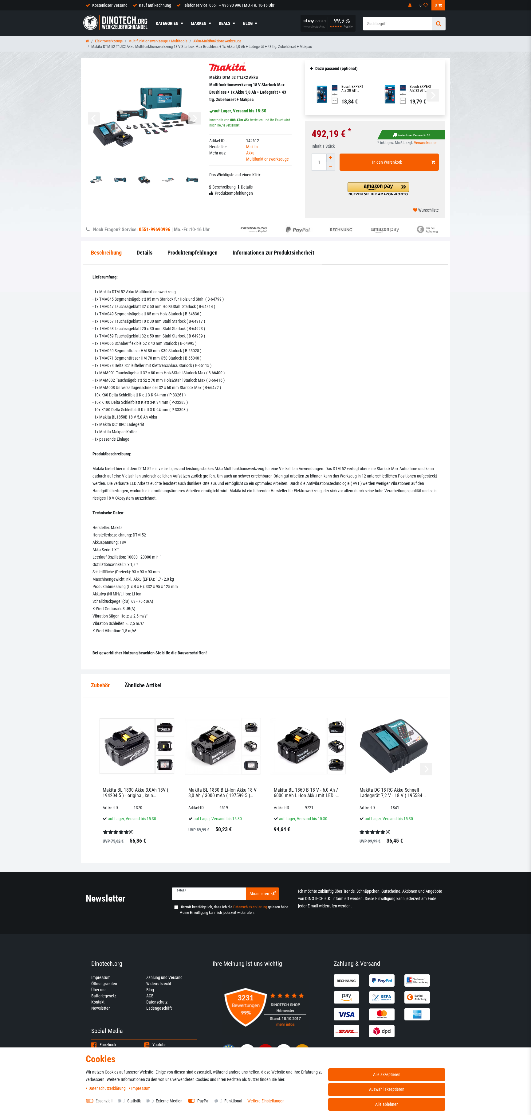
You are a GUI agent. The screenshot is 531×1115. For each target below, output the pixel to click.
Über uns (98, 989)
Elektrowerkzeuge (109, 41)
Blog (248, 23)
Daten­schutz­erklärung (107, 1088)
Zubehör (100, 685)
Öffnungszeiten (104, 983)
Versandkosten (425, 142)
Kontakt (97, 1002)
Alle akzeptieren (386, 1074)
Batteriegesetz (103, 995)
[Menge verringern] (330, 166)
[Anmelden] (410, 5)
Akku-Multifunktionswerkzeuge (217, 41)
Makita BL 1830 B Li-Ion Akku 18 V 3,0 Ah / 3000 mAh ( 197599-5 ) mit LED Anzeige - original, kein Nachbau (222, 792)
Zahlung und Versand (164, 977)
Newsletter (100, 1008)
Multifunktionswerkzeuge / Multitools (157, 41)
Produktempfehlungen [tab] (234, 193)
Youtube (159, 1044)
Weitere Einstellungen (266, 1100)
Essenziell (104, 1100)
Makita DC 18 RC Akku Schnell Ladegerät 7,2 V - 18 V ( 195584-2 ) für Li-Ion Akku (393, 792)
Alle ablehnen (387, 1104)
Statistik (134, 1100)
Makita (252, 146)
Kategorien (167, 23)
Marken (198, 23)
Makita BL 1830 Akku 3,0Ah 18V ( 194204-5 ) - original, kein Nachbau (135, 792)
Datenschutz (156, 1002)
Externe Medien (169, 1100)
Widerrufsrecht (158, 983)
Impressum (101, 977)
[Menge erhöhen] (330, 158)
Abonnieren (259, 893)
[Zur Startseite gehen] (87, 41)
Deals (224, 23)
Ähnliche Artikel (143, 685)
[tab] (100, 685)
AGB (150, 995)
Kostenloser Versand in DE (414, 135)
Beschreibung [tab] (224, 187)
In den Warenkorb (387, 162)
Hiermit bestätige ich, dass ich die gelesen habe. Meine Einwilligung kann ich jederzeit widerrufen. (234, 910)
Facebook (108, 1044)
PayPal (203, 1100)
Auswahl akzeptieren (386, 1089)
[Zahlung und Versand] (351, 980)
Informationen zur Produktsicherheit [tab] (273, 252)
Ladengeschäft (159, 1008)
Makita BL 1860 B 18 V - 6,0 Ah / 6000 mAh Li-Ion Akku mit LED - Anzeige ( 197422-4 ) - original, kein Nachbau (306, 792)
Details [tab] (247, 187)
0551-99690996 (154, 229)
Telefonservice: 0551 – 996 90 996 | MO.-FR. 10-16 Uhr (228, 5)
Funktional (233, 1100)
